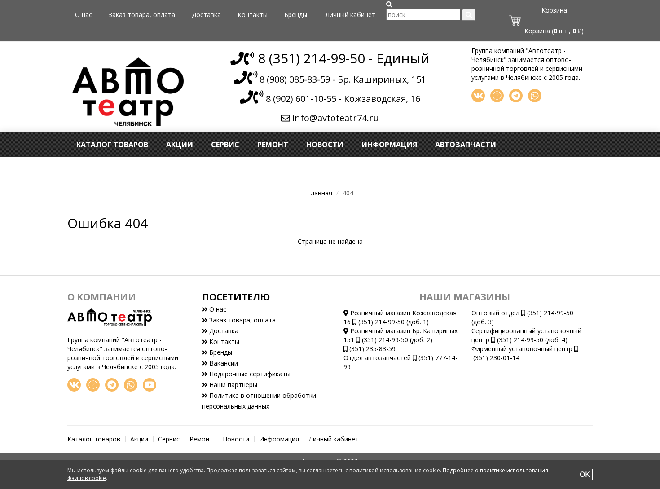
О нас (83, 14)
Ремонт (272, 145)
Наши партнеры (232, 384)
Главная (319, 193)
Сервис (225, 145)
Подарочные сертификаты (248, 374)
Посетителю (236, 297)
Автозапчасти (465, 145)
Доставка (206, 14)
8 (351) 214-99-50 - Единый (342, 58)
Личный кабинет (350, 14)
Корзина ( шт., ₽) (554, 30)
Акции (179, 145)
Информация (389, 145)
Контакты (253, 14)
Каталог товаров (112, 145)
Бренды (295, 14)
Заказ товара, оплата (142, 14)
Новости (324, 145)
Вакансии (222, 363)
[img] (389, 4)
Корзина (554, 10)
